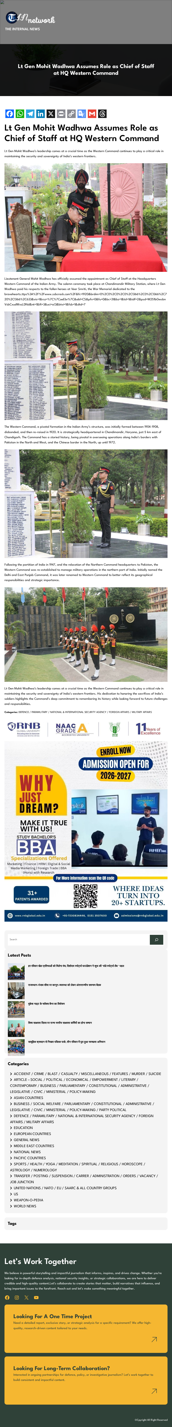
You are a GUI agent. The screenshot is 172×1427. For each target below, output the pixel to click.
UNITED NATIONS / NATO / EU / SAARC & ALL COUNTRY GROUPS (65, 1188)
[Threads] (102, 114)
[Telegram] (30, 114)
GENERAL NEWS (26, 1140)
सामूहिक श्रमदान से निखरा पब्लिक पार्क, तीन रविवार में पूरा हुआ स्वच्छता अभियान (66, 1042)
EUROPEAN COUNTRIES (32, 1134)
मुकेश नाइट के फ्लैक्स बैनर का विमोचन (46, 1004)
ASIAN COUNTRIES (28, 1098)
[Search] (156, 940)
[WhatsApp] (20, 114)
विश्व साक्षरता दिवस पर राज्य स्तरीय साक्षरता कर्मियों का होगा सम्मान (60, 1023)
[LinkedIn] (40, 114)
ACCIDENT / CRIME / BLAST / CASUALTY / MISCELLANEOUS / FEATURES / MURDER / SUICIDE (87, 1074)
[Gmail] (92, 114)
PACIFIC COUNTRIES (30, 1158)
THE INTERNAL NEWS (22, 29)
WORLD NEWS (25, 1206)
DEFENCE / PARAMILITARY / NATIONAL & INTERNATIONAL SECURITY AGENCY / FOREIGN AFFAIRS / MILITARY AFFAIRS (85, 712)
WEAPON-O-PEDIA (28, 1200)
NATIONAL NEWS (27, 1152)
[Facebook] (9, 114)
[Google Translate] (82, 114)
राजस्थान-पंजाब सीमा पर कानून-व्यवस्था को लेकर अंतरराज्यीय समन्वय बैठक (64, 985)
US (16, 1194)
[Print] (61, 114)
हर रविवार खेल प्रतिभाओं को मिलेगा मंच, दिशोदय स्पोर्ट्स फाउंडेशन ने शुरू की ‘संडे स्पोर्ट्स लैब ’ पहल (76, 966)
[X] (51, 114)
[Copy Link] (71, 114)
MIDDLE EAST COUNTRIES (34, 1146)
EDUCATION (23, 1128)
